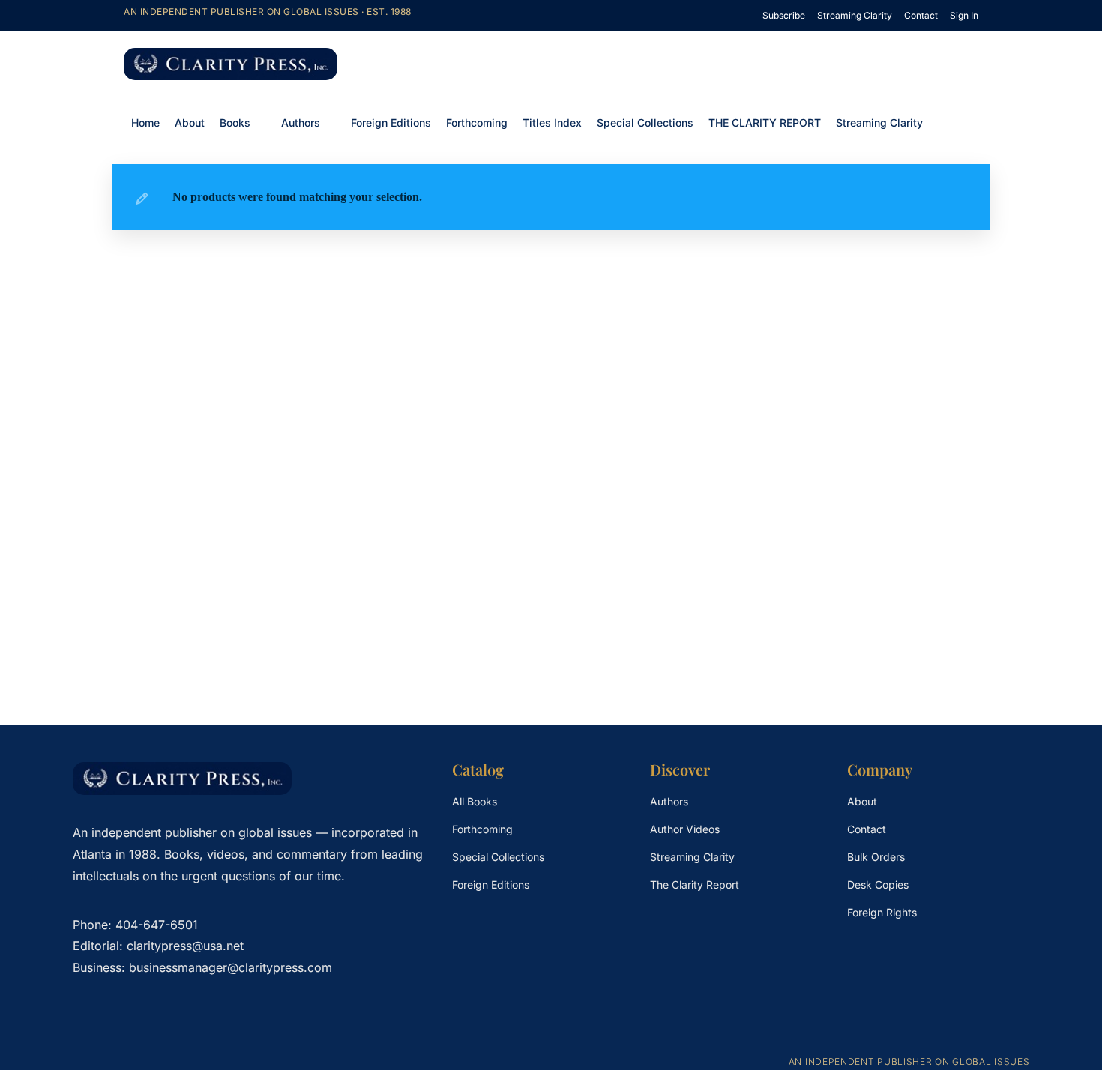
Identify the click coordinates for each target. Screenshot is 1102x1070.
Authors (300, 122)
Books (235, 122)
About (190, 122)
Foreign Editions (391, 122)
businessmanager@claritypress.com (230, 967)
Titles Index (552, 122)
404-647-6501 (156, 924)
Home (145, 122)
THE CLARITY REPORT (764, 122)
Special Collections (645, 122)
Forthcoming (477, 122)
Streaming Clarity (879, 122)
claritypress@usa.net (185, 945)
